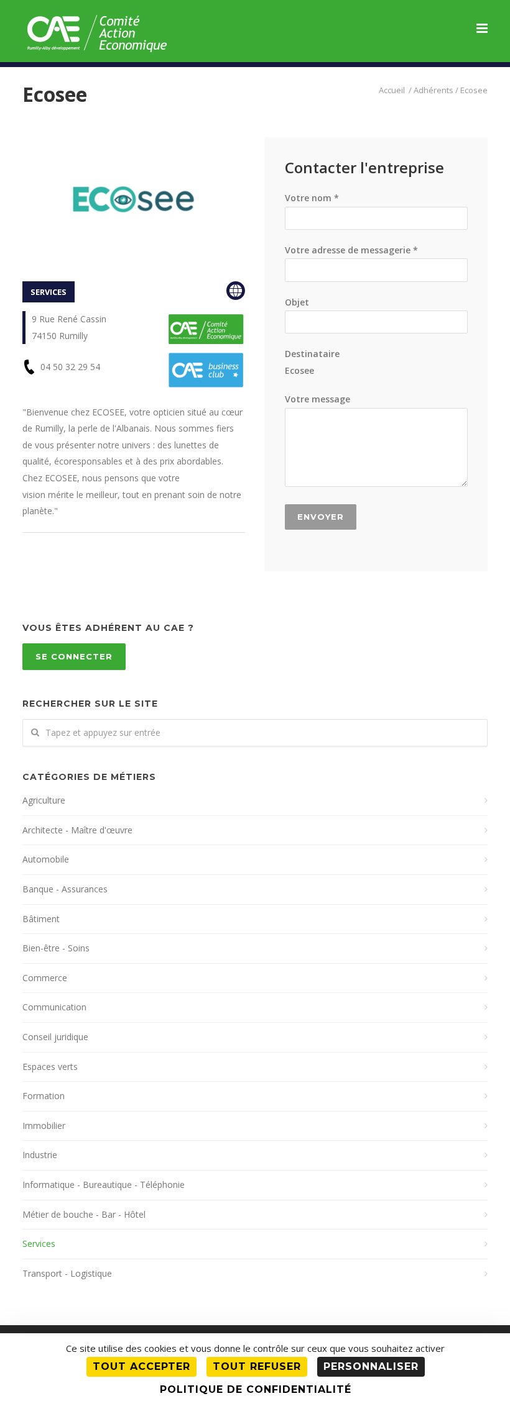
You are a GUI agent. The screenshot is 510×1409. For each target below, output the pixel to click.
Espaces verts (50, 1066)
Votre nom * (312, 198)
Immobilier (43, 1125)
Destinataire (312, 362)
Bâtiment (41, 919)
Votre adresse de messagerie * (351, 250)
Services (38, 1243)
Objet (297, 302)
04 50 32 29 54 (70, 367)
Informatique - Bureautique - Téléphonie (103, 1184)
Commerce (44, 978)
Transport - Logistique (67, 1273)
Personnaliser (371, 1366)
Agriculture (43, 800)
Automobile (45, 859)
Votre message (317, 399)
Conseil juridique (55, 1037)
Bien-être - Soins (56, 948)
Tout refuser (257, 1366)
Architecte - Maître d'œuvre (77, 830)
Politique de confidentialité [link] (255, 1389)
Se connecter (74, 656)
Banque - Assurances (65, 889)
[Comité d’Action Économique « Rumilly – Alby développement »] (393, 90)
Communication (54, 1007)
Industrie (39, 1155)
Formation (43, 1096)
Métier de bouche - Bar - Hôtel (84, 1214)
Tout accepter (141, 1366)
